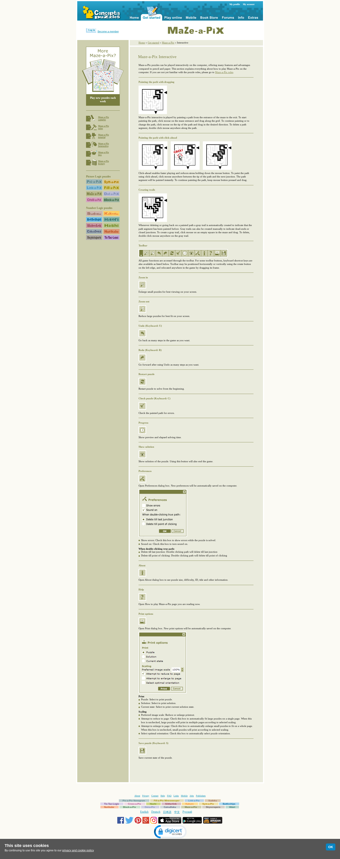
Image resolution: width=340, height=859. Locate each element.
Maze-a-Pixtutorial (103, 136)
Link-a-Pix (194, 800)
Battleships (229, 804)
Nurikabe (109, 807)
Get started (153, 42)
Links (176, 795)
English (144, 811)
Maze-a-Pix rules (224, 72)
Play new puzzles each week (103, 99)
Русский (187, 811)
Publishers (201, 795)
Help (163, 795)
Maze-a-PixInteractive (103, 144)
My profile (234, 4)
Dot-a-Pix (150, 807)
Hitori (232, 807)
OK (330, 847)
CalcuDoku (170, 807)
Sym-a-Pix (208, 804)
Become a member (108, 31)
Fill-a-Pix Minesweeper (166, 800)
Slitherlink (171, 804)
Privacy (145, 795)
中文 (177, 812)
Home (142, 42)
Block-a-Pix (129, 807)
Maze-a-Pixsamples (103, 118)
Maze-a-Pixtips (103, 153)
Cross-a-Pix (134, 804)
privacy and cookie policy (78, 850)
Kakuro (189, 804)
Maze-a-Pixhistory (103, 162)
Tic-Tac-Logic (111, 804)
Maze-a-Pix (168, 42)
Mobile (184, 795)
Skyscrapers (213, 807)
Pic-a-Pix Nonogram (134, 800)
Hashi (153, 804)
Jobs (192, 795)
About (137, 795)
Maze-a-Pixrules (103, 127)
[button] (170, 832)
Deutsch (155, 811)
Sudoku (212, 800)
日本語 (167, 812)
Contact (154, 795)
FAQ (169, 795)
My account (248, 4)
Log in (91, 30)
